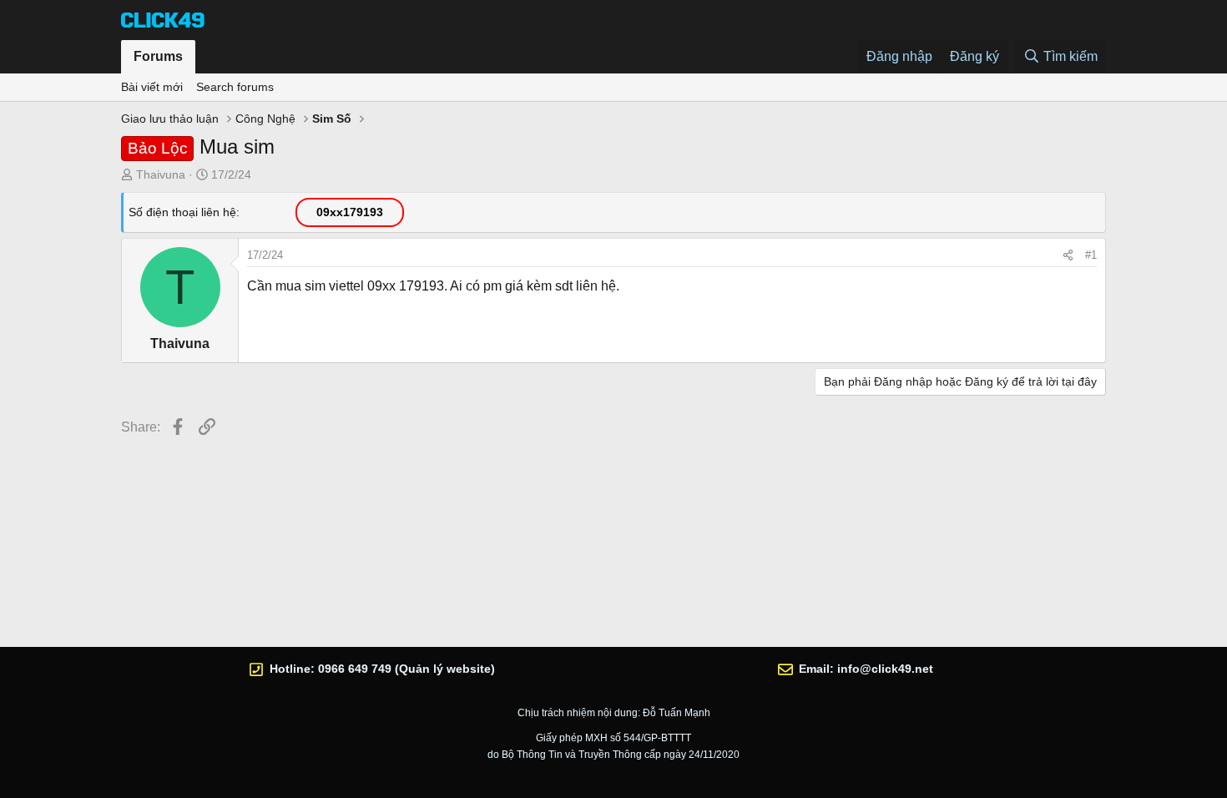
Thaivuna (160, 174)
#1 (1091, 255)
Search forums (235, 86)
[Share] (1068, 255)
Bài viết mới (152, 86)
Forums (158, 56)
